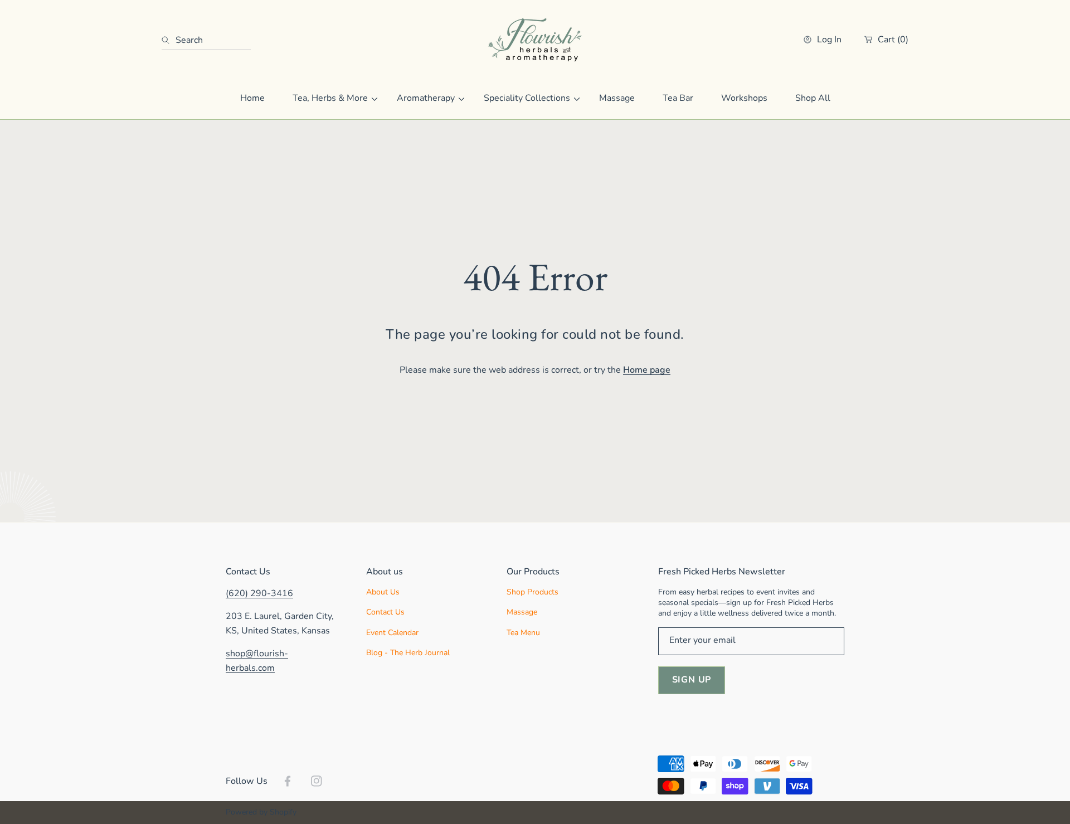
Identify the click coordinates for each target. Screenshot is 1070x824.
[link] (331, 98)
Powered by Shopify (261, 812)
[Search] (169, 40)
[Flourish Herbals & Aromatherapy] (535, 39)
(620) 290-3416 (259, 593)
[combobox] (206, 40)
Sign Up (692, 680)
